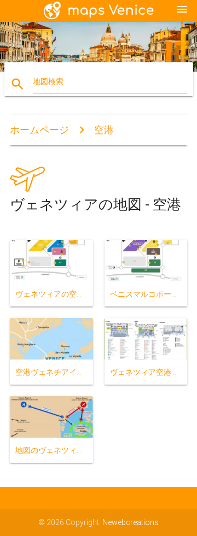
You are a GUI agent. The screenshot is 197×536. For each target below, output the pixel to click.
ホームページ (39, 130)
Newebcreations (130, 522)
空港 (104, 130)
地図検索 (48, 81)
